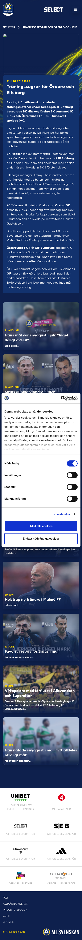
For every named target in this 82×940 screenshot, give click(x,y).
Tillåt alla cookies (41, 526)
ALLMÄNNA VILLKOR (15, 903)
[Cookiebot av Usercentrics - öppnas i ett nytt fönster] (61, 398)
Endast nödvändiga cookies (41, 538)
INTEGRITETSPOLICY (15, 909)
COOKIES (8, 921)
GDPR (6, 915)
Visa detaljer (62, 514)
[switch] (72, 475)
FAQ (5, 897)
